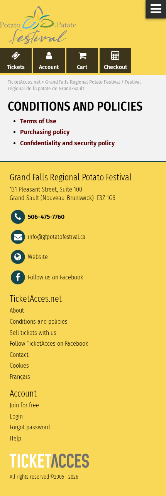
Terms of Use (38, 121)
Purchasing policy (44, 132)
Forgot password (30, 427)
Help (15, 438)
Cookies (19, 365)
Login (16, 416)
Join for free (24, 405)
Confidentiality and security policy (67, 143)
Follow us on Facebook (55, 277)
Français (20, 376)
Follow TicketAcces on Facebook (49, 343)
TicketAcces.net (24, 82)
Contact (19, 354)
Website (38, 257)
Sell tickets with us (33, 332)
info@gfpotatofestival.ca (56, 236)
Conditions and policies (39, 321)
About (17, 310)
